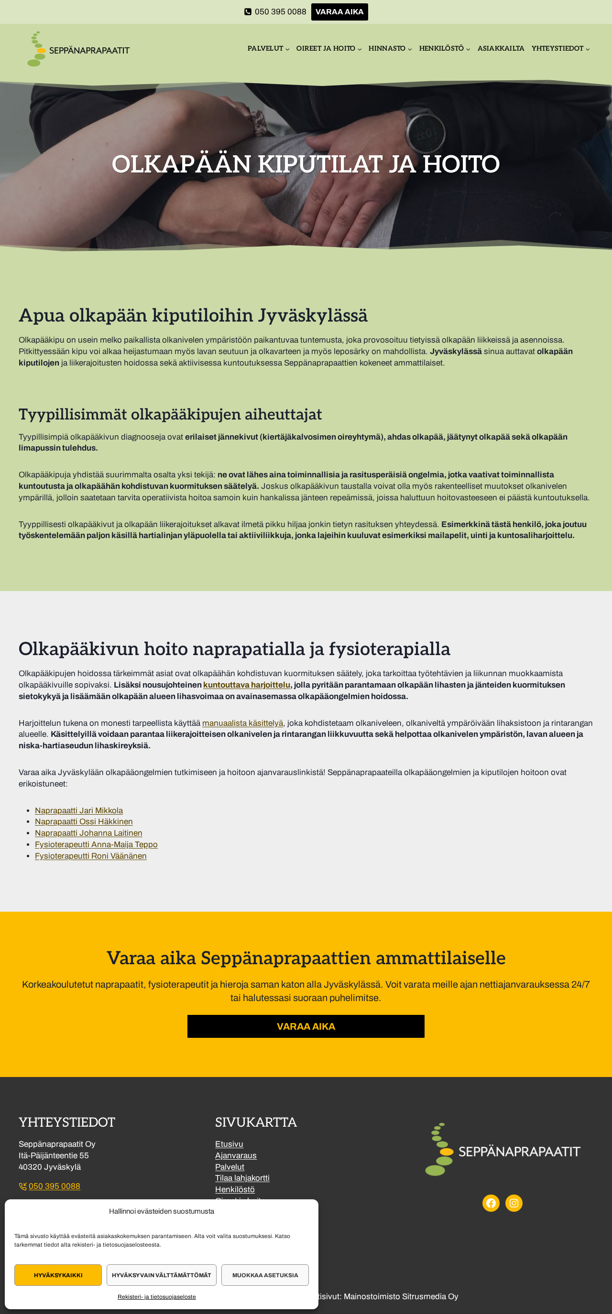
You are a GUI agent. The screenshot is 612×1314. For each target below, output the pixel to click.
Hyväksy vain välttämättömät (161, 1275)
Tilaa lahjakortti (242, 1178)
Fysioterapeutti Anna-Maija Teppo (96, 844)
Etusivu (229, 1144)
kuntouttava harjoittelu (246, 684)
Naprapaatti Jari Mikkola (79, 810)
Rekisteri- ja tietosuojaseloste (157, 1296)
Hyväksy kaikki (58, 1275)
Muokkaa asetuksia (265, 1275)
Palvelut (229, 1167)
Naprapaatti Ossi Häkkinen (84, 821)
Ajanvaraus (236, 1155)
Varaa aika (340, 12)
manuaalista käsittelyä (242, 723)
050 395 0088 (54, 1186)
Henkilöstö (235, 1189)
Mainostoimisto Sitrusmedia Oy (401, 1296)
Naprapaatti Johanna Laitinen (88, 833)
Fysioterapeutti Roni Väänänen (91, 856)
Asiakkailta (501, 48)
